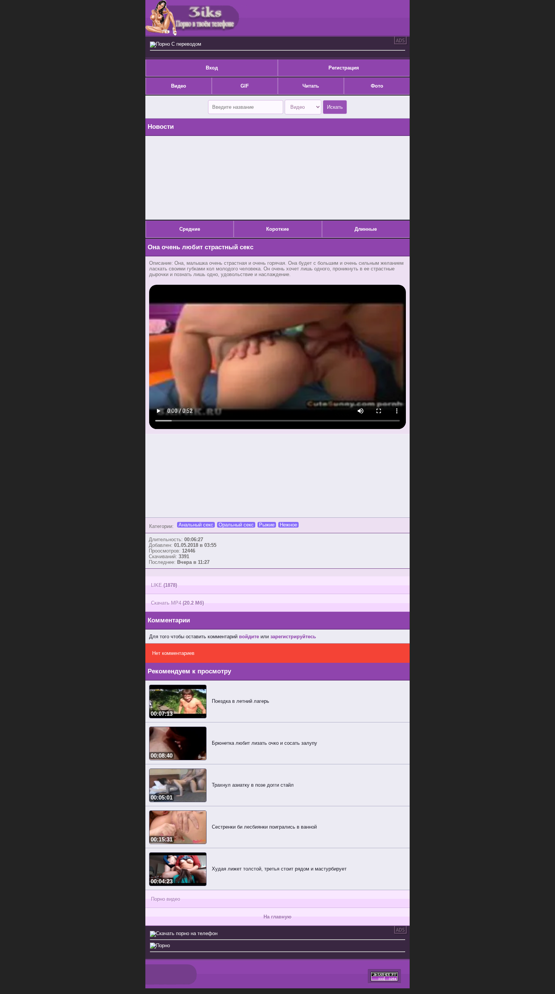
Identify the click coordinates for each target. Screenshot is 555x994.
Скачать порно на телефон (186, 933)
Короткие (277, 229)
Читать (310, 86)
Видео (178, 86)
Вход (212, 68)
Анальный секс (196, 525)
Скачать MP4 (177, 603)
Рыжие (266, 525)
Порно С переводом (178, 44)
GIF (244, 86)
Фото (377, 86)
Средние (189, 229)
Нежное (288, 525)
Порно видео (165, 899)
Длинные (366, 229)
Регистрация (343, 68)
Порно (163, 945)
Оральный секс (236, 525)
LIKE (164, 585)
